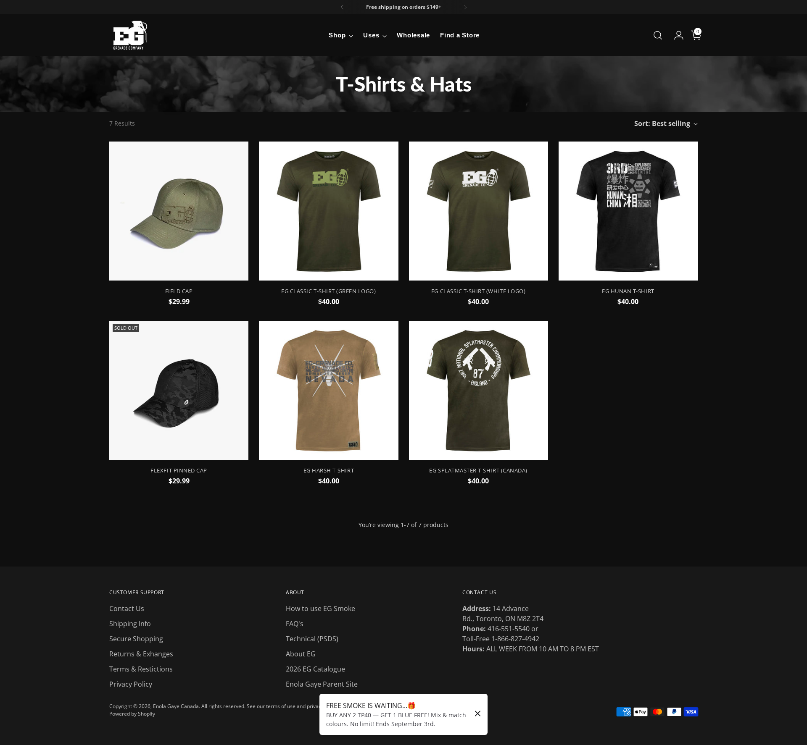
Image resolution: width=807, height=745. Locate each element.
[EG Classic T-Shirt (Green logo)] (328, 211)
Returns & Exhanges (141, 653)
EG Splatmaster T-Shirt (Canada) (478, 470)
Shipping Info (130, 623)
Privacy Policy (130, 684)
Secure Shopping (136, 638)
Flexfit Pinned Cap (178, 470)
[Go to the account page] (675, 35)
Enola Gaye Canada (176, 706)
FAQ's (294, 623)
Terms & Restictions (141, 669)
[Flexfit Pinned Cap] (178, 390)
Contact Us (126, 608)
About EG (301, 653)
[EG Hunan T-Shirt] (628, 211)
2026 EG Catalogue (315, 669)
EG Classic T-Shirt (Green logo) (328, 291)
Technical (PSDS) (312, 638)
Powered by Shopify (132, 713)
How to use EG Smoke (320, 608)
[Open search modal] (657, 35)
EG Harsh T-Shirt (328, 470)
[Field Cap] (178, 211)
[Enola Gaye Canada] (130, 35)
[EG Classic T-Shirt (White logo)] (478, 211)
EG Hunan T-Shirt (628, 291)
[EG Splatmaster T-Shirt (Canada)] (478, 390)
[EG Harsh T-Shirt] (328, 390)
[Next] (465, 7)
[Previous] (342, 7)
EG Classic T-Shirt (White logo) (478, 291)
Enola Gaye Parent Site (322, 684)
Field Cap (179, 291)
